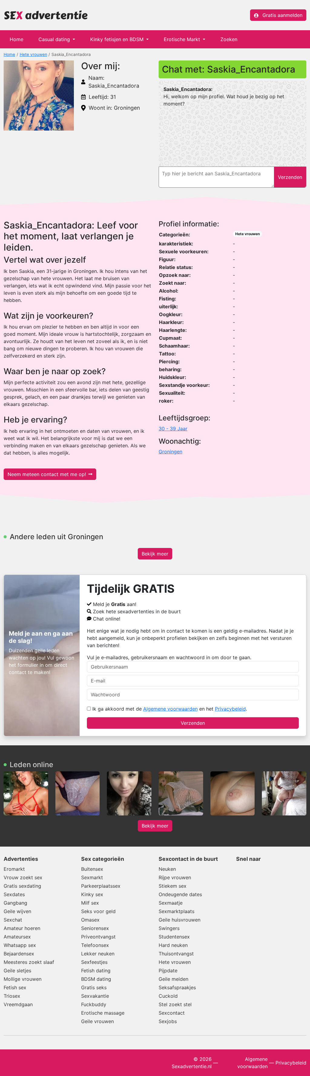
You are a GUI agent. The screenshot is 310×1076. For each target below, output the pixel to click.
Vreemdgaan (18, 1004)
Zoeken (228, 39)
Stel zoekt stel (175, 1004)
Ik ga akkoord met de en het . (169, 709)
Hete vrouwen (33, 54)
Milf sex (90, 903)
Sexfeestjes (94, 962)
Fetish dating (95, 970)
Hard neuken (173, 945)
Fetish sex (15, 987)
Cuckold (168, 996)
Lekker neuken (97, 954)
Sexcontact (172, 1013)
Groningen (170, 452)
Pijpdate (168, 970)
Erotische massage (102, 1013)
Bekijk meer (155, 554)
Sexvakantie (95, 996)
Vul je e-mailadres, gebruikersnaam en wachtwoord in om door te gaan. (169, 657)
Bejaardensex (19, 954)
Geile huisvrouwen (179, 920)
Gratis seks (94, 987)
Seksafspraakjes (177, 987)
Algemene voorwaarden (170, 709)
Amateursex (17, 937)
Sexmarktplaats (176, 911)
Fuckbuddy (93, 1004)
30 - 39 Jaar (173, 429)
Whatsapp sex (20, 945)
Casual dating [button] (54, 39)
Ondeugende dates (180, 894)
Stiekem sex (172, 886)
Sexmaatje (171, 903)
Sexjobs (168, 1021)
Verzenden (193, 723)
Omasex (90, 920)
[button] (39, 95)
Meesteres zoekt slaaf (29, 962)
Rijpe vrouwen (175, 877)
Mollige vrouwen (22, 979)
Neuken (167, 869)
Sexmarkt (92, 877)
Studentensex (174, 937)
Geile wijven (17, 911)
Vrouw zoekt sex (23, 877)
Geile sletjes (17, 970)
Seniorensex (95, 928)
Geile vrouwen (97, 1021)
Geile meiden (173, 979)
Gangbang (15, 903)
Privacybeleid (230, 709)
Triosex (12, 996)
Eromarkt (14, 869)
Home (16, 39)
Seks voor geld (98, 911)
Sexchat (13, 920)
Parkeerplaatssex (100, 886)
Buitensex (92, 869)
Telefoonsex (95, 945)
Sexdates (14, 894)
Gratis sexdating (22, 886)
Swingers (169, 928)
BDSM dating (96, 979)
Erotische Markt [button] (183, 39)
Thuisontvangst (176, 954)
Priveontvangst (98, 937)
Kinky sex (92, 894)
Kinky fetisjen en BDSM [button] (117, 39)
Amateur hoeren (22, 928)
